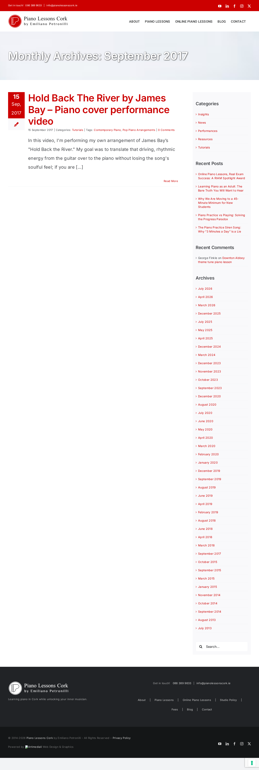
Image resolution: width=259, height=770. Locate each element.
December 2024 (209, 346)
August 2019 (207, 487)
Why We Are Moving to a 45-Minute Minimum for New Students (218, 202)
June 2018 (205, 528)
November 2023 (209, 371)
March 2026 (206, 305)
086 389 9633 (33, 5)
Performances (207, 131)
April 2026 (205, 297)
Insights (203, 114)
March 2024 (206, 355)
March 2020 (206, 446)
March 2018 (206, 545)
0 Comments (166, 129)
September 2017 (209, 553)
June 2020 (205, 421)
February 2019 (208, 512)
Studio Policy (228, 700)
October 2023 (208, 379)
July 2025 (205, 321)
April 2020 (205, 437)
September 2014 (209, 611)
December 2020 (209, 396)
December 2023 (209, 363)
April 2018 (205, 537)
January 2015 (207, 586)
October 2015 (207, 562)
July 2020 (205, 412)
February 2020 (208, 454)
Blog (190, 709)
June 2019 (205, 495)
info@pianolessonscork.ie (61, 5)
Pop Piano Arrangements (139, 129)
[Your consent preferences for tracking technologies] (252, 763)
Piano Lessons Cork (40, 737)
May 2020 (205, 429)
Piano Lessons (164, 700)
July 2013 (205, 628)
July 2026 (205, 288)
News (202, 122)
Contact (207, 709)
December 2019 (209, 470)
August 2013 (207, 620)
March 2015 (206, 578)
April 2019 (205, 504)
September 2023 (210, 388)
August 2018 (207, 520)
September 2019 (209, 479)
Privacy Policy (122, 737)
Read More (171, 181)
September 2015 (209, 570)
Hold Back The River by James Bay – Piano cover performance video (98, 109)
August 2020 (207, 404)
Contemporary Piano (107, 129)
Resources (205, 139)
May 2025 (205, 330)
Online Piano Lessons (197, 700)
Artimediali (35, 746)
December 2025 (209, 313)
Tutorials (77, 129)
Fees (175, 709)
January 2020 (208, 462)
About (142, 700)
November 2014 (209, 595)
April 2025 (205, 338)
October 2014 (207, 603)
